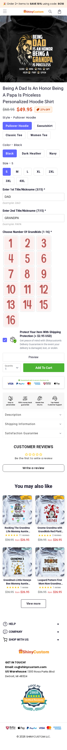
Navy (53, 153)
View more (33, 603)
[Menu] (5, 12)
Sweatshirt (45, 126)
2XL (51, 171)
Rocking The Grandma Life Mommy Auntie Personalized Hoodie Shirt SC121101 (17, 529)
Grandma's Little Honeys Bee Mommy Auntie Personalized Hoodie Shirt (17, 582)
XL (39, 171)
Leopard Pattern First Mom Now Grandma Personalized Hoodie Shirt (50, 582)
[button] (50, 12)
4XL (22, 181)
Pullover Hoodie (17, 126)
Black (10, 153)
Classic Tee (14, 135)
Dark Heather (31, 153)
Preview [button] (33, 357)
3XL (8, 181)
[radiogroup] (33, 281)
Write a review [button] (33, 468)
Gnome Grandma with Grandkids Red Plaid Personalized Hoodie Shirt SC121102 (50, 529)
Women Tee (39, 135)
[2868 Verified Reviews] (34, 711)
